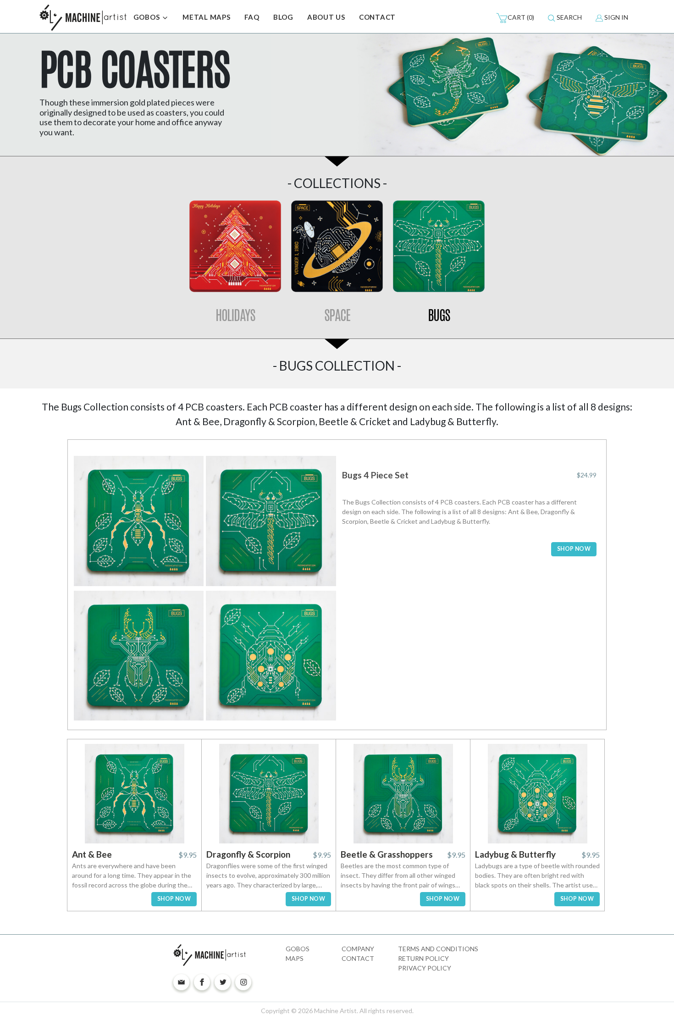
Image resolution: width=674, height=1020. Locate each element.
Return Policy (423, 958)
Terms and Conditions (438, 949)
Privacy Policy (424, 968)
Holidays (235, 315)
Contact (358, 958)
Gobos (297, 949)
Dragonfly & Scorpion (248, 854)
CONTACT (377, 17)
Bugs (439, 315)
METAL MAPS (206, 17)
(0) (521, 17)
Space (337, 315)
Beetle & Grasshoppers (387, 854)
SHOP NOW (574, 548)
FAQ (252, 17)
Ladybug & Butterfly (515, 854)
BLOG (283, 17)
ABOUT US (326, 17)
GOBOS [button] (147, 17)
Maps (295, 958)
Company (358, 949)
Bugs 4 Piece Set (375, 475)
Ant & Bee (92, 854)
